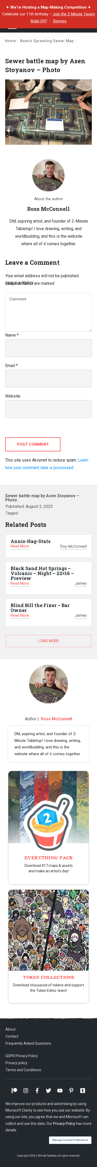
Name (12, 335)
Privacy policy (16, 1063)
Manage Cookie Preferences (70, 1140)
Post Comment (33, 444)
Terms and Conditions (23, 1070)
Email (11, 365)
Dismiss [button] (59, 21)
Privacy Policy (64, 1123)
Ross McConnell (56, 718)
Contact (11, 1036)
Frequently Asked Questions (28, 1043)
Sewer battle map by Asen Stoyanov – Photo (45, 65)
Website (12, 396)
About (10, 1029)
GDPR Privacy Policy (21, 1056)
